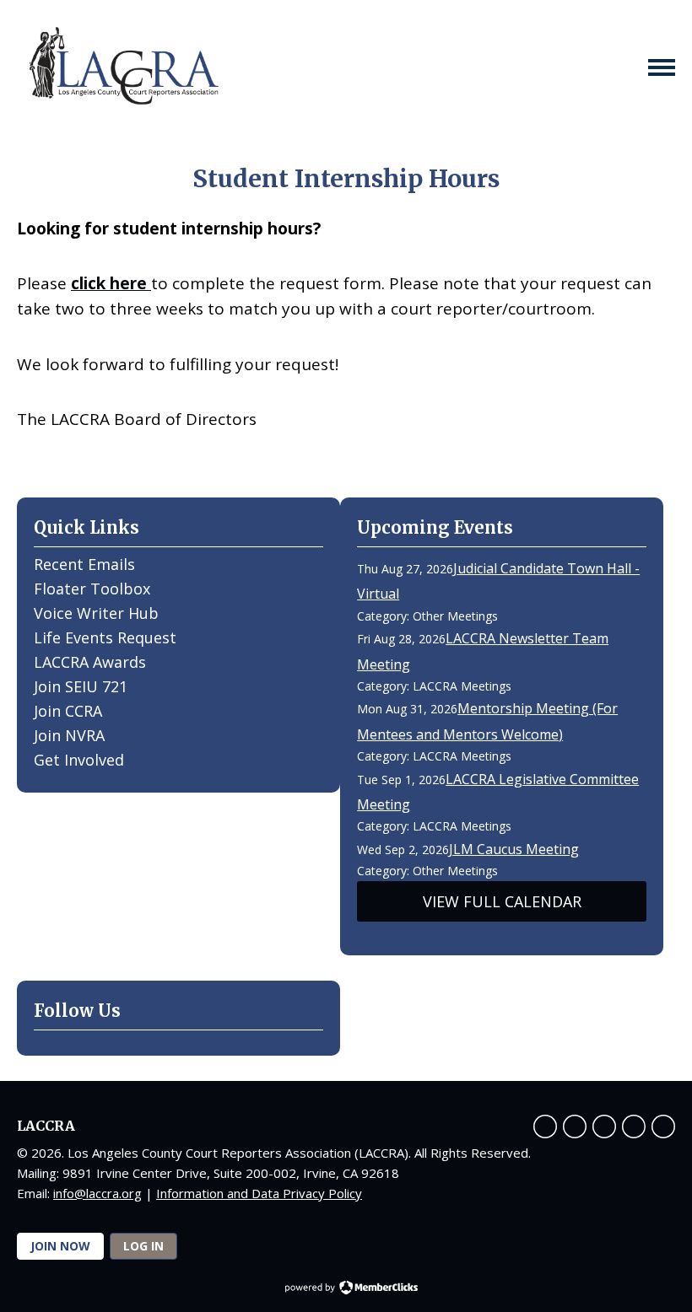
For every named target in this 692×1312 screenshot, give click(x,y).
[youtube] (604, 1126)
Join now (60, 1246)
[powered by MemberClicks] (346, 1289)
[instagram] (634, 1126)
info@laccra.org (97, 1193)
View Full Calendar (502, 901)
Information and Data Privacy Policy (259, 1193)
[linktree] (663, 1126)
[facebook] (545, 1126)
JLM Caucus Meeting (514, 849)
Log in (143, 1246)
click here (111, 283)
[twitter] (575, 1126)
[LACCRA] (122, 67)
